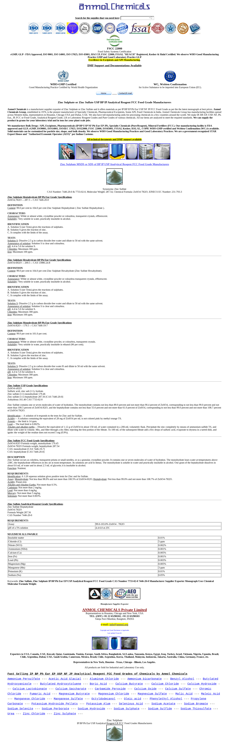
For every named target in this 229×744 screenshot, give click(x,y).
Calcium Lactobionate (30, 688)
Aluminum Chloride (104, 678)
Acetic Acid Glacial (65, 678)
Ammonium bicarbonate (144, 678)
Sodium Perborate (55, 708)
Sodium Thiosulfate (196, 708)
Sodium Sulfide (160, 708)
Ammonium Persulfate (23, 678)
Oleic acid (132, 698)
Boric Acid (98, 683)
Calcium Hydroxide (202, 683)
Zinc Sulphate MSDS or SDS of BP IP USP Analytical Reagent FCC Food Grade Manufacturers (114, 164)
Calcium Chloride (165, 683)
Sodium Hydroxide (91, 708)
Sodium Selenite (20, 708)
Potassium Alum (98, 703)
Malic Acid (184, 693)
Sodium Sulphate (126, 708)
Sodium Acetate (163, 703)
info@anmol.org (119, 624)
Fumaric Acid (40, 693)
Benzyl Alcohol (182, 678)
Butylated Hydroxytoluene (60, 683)
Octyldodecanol (103, 698)
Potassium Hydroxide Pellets (54, 703)
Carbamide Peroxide (110, 688)
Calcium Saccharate (70, 688)
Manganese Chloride (29, 698)
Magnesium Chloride (113, 693)
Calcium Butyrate (129, 683)
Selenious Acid (131, 703)
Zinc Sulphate (65, 713)
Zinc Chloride (34, 713)
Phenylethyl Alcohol (166, 698)
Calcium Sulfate (178, 688)
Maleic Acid (210, 693)
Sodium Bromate (196, 703)
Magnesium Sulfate (152, 693)
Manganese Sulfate (68, 698)
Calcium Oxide (145, 688)
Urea (10, 713)
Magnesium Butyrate (74, 693)
